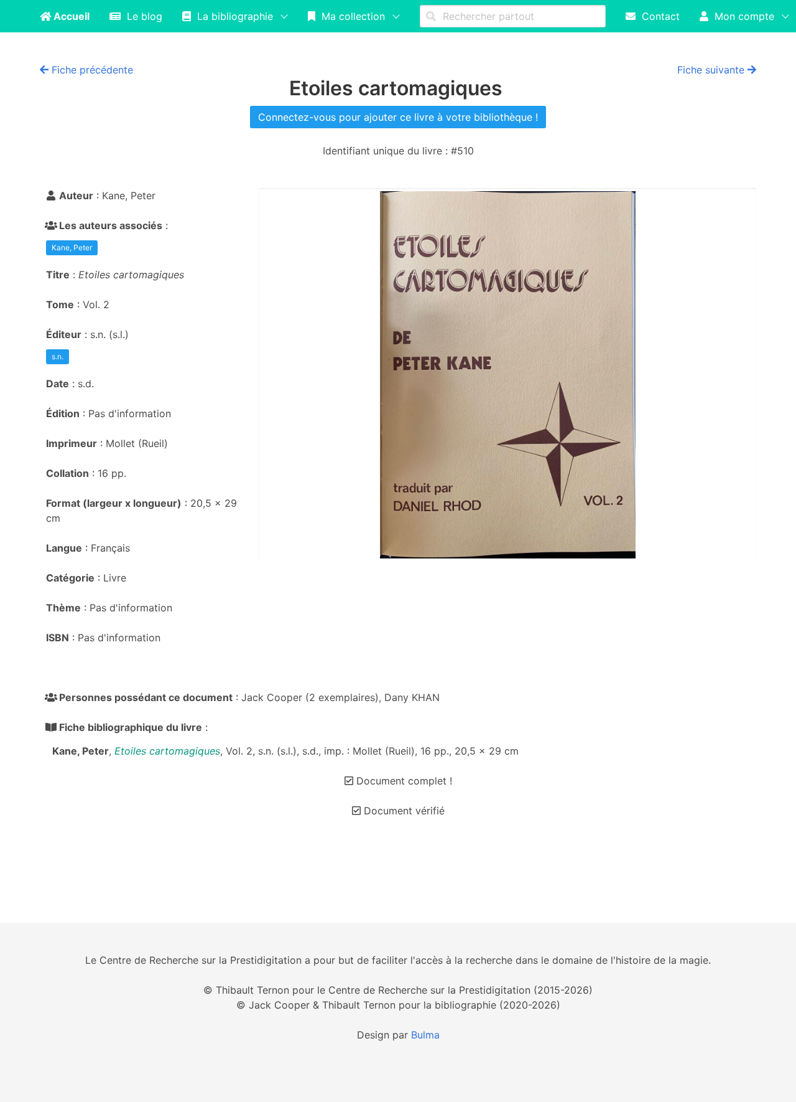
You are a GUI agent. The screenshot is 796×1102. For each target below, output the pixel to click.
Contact (658, 16)
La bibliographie (232, 16)
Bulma (425, 1035)
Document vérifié (403, 810)
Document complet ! (402, 781)
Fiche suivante (712, 70)
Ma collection (350, 16)
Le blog (141, 16)
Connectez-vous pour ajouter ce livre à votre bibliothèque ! (398, 117)
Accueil (70, 16)
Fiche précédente (91, 70)
